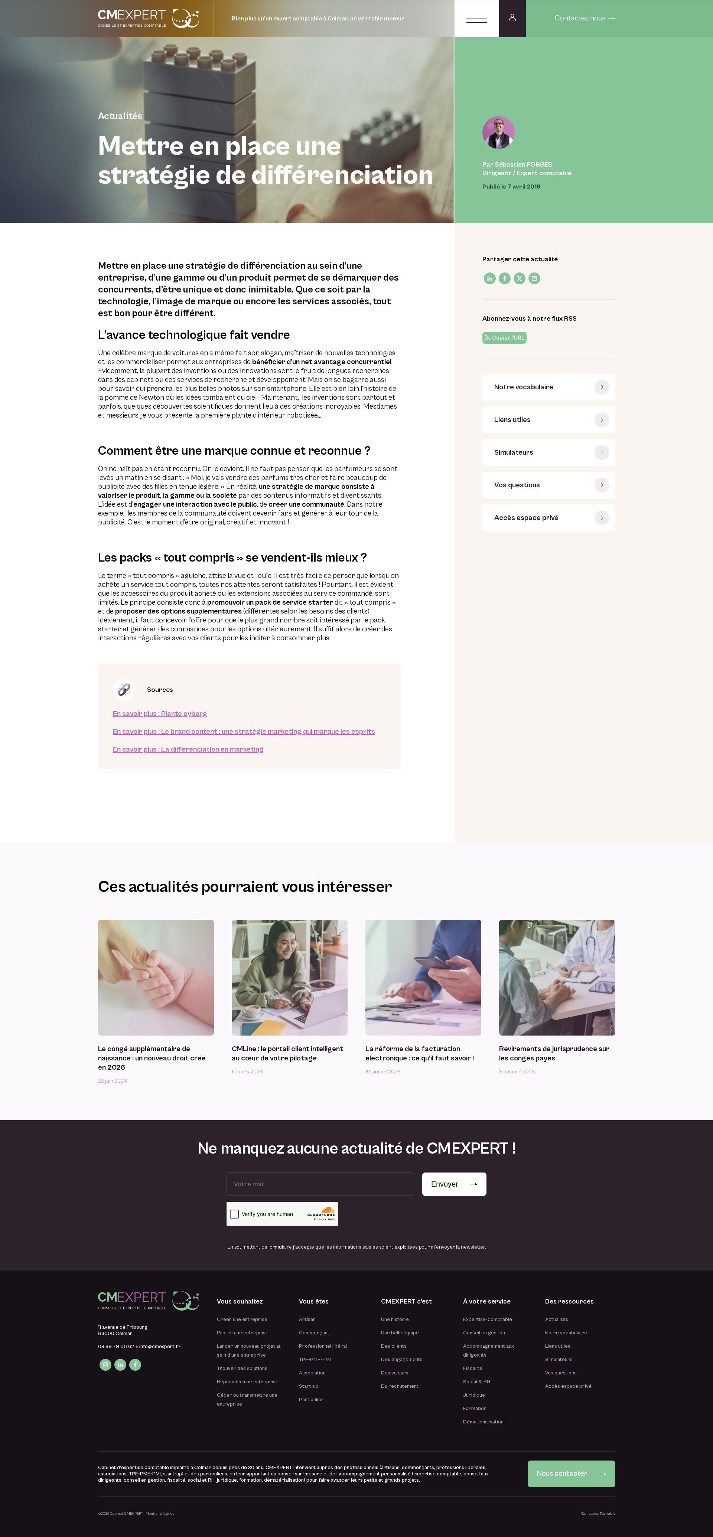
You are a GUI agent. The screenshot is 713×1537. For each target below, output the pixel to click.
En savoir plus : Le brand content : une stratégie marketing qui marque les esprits (244, 731)
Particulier (311, 1400)
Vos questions (517, 485)
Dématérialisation (483, 1422)
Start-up (309, 1386)
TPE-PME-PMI (315, 1360)
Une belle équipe (400, 1333)
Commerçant (314, 1333)
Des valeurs (394, 1373)
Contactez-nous (580, 18)
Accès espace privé (526, 518)
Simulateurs (513, 452)
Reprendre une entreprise (248, 1382)
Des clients (394, 1346)
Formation (474, 1409)
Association (312, 1373)
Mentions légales (160, 1513)
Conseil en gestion (484, 1333)
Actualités (556, 1319)
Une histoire (395, 1319)
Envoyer (444, 1184)
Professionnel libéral (323, 1346)
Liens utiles (512, 420)
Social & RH (476, 1382)
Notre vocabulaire (523, 387)
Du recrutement (400, 1386)
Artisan (307, 1319)
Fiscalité (472, 1368)
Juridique (474, 1395)
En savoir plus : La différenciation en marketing (188, 749)
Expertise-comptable (487, 1319)
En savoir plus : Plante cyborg (160, 714)
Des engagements (402, 1360)
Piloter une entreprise (242, 1333)
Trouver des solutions (242, 1368)
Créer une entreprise (242, 1319)
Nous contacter (562, 1473)
